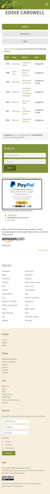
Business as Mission (10, 359)
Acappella (6, 271)
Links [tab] (25, 41)
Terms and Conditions (10, 400)
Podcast (8, 445)
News (4, 345)
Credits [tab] (25, 27)
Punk (4, 309)
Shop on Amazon (9, 362)
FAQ (3, 391)
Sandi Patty (14, 72)
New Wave (29, 301)
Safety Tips (6, 397)
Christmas (6, 278)
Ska (3, 316)
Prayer (4, 364)
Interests (5, 438)
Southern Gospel (31, 316)
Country (5, 282)
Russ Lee (15, 102)
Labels (4, 342)
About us (5, 386)
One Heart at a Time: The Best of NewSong (26, 92)
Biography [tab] (25, 34)
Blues (4, 275)
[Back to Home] (11, 4)
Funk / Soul (29, 286)
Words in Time (25, 102)
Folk (3, 286)
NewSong (16, 64)
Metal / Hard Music (32, 297)
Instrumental (7, 294)
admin (15, 135)
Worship (28, 320)
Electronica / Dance (32, 282)
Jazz (26, 294)
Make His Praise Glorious (26, 72)
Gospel (4, 290)
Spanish (5, 320)
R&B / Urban (30, 309)
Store (4, 389)
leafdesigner (12, 215)
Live (3, 297)
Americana (29, 271)
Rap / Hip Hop (7, 313)
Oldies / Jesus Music (9, 305)
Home (4, 340)
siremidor (11, 220)
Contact (5, 370)
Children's (29, 275)
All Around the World (26, 81)
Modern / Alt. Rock (9, 301)
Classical (28, 278)
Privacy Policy (7, 394)
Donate (5, 372)
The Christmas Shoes (26, 111)
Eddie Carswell (9, 49)
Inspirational (30, 290)
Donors (5, 402)
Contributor (10, 448)
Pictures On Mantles (26, 120)
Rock (27, 313)
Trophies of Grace (26, 63)
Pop (26, 305)
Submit (5, 367)
